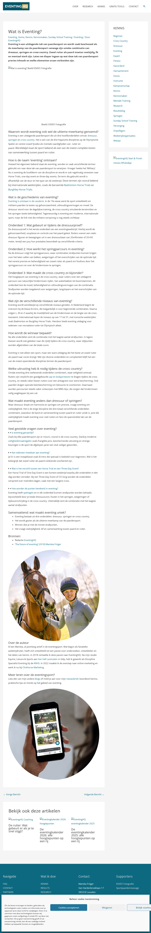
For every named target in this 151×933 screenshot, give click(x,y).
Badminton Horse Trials (77, 185)
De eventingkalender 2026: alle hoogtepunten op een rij (51, 835)
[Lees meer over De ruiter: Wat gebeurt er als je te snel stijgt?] (21, 819)
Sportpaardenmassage (127, 887)
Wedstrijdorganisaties (124, 135)
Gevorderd (118, 65)
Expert (116, 55)
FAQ (5, 883)
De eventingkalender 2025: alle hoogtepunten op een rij (83, 835)
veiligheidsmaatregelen (20, 440)
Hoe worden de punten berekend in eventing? (35, 488)
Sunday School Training (60, 37)
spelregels (28, 492)
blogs (38, 678)
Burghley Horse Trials (20, 189)
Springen (117, 115)
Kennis (29, 37)
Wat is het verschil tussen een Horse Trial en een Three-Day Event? (45, 468)
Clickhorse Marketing (33, 667)
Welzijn (117, 140)
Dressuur (118, 45)
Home (21, 37)
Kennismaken (40, 37)
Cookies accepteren (69, 907)
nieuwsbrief (72, 678)
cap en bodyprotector (60, 376)
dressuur (92, 135)
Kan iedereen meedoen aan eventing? (31, 452)
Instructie (118, 80)
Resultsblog (119, 110)
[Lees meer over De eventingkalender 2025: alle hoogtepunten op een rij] (85, 821)
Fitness (116, 60)
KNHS (37, 663)
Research (118, 105)
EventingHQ (30, 540)
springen (12, 139)
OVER (75, 6)
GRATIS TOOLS (116, 6)
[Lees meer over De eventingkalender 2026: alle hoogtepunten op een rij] (54, 821)
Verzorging (118, 125)
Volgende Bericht (94, 794)
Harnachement (120, 70)
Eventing (12, 37)
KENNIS (101, 6)
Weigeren (107, 907)
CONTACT (133, 6)
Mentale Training (121, 100)
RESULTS (45, 887)
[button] (144, 6)
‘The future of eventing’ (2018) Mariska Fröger (38, 544)
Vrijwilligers (119, 130)
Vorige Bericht (11, 794)
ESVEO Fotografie (125, 883)
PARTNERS (8, 892)
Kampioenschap (121, 85)
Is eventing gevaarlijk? (23, 432)
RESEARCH (88, 6)
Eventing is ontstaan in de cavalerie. (26, 201)
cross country (28, 139)
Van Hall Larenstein (48, 659)
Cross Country (120, 40)
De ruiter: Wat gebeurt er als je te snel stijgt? (21, 828)
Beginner (118, 35)
